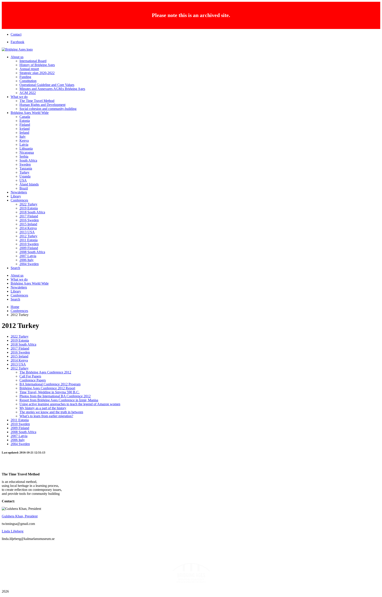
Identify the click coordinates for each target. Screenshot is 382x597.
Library (16, 196)
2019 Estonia (28, 208)
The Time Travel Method (36, 101)
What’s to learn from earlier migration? (46, 416)
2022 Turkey (28, 204)
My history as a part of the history (42, 408)
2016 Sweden (29, 220)
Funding (25, 77)
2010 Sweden (29, 244)
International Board (32, 61)
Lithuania (26, 148)
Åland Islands (29, 184)
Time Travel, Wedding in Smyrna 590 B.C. (49, 392)
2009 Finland (28, 248)
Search (15, 268)
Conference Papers (32, 380)
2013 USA (27, 232)
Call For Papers (30, 376)
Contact (16, 34)
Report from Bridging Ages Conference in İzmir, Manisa (58, 400)
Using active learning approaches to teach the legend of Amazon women (69, 404)
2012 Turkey (28, 236)
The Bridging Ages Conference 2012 (45, 372)
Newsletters (19, 192)
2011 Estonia (28, 240)
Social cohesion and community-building (47, 109)
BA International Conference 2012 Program (49, 384)
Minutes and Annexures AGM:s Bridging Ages (52, 89)
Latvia (23, 144)
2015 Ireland (28, 224)
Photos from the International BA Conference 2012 (55, 396)
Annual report (29, 69)
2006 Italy (26, 260)
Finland (24, 124)
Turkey (24, 172)
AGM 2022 (27, 93)
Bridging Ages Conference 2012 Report (47, 388)
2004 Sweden (29, 264)
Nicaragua (26, 152)
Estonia (24, 120)
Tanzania (25, 168)
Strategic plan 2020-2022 (37, 73)
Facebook (17, 42)
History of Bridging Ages (37, 65)
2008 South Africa (32, 252)
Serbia (23, 156)
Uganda (25, 176)
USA (23, 180)
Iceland (24, 128)
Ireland (24, 132)
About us (17, 57)
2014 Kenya (28, 228)
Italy (22, 136)
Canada (24, 117)
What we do (19, 97)
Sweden (25, 164)
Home (15, 307)
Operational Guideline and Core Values (46, 85)
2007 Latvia (27, 256)
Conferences (19, 200)
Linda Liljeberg (12, 531)
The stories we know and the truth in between (51, 412)
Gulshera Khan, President (20, 516)
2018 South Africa (32, 212)
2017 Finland (28, 216)
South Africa (28, 160)
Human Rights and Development (42, 105)
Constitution (27, 81)
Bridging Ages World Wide (30, 113)
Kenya (24, 140)
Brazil (23, 188)
